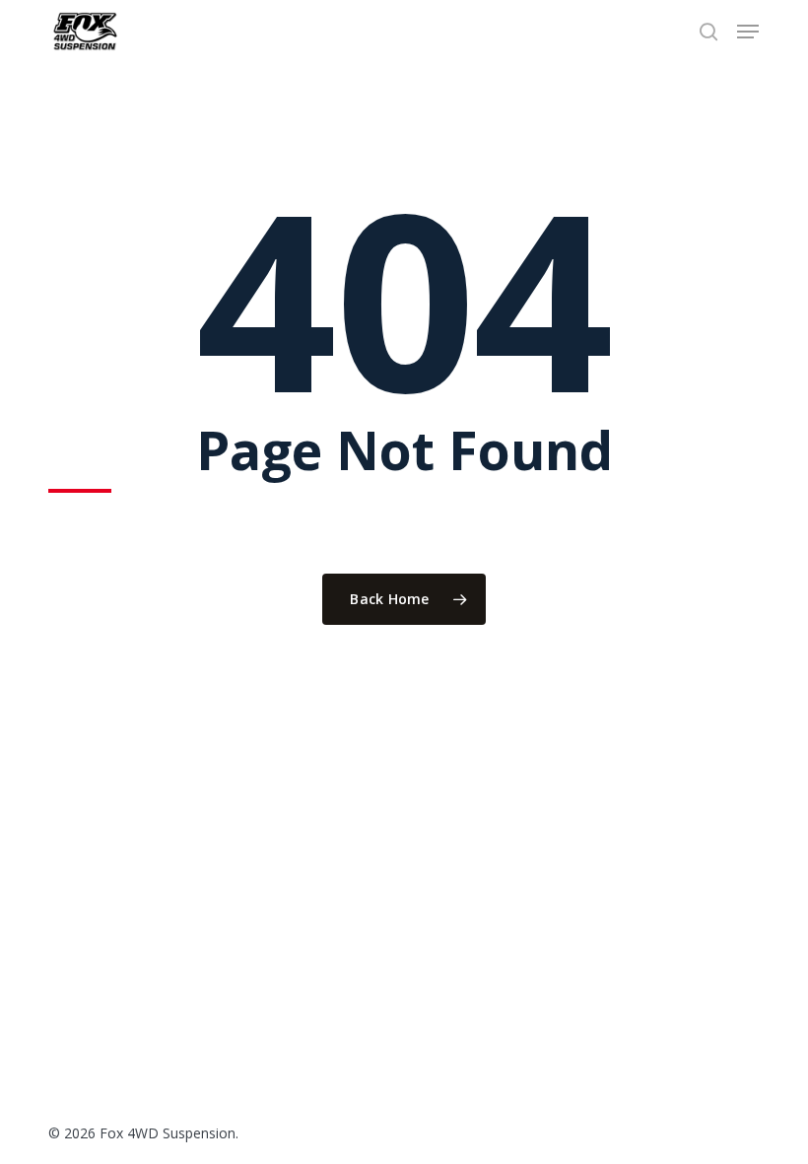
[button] (748, 31)
